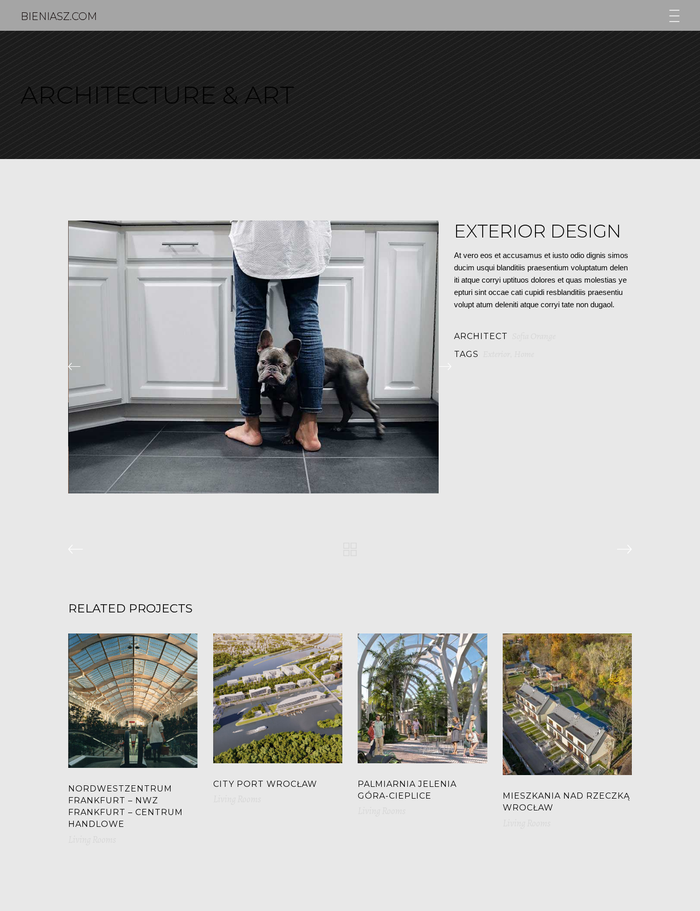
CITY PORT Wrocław (265, 784)
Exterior (496, 354)
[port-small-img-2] (254, 357)
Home (524, 354)
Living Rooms (92, 839)
